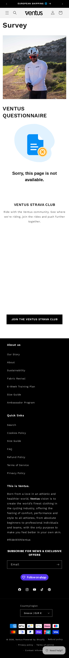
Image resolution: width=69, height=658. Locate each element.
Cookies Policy (16, 432)
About (11, 362)
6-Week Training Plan (21, 386)
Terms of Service (18, 465)
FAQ (9, 449)
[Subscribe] (58, 564)
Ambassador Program (21, 402)
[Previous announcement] (6, 4)
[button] (7, 13)
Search (11, 424)
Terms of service (45, 645)
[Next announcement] (62, 4)
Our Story (13, 354)
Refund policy (55, 639)
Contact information (36, 650)
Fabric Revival (16, 378)
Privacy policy (25, 645)
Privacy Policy (16, 473)
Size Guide (14, 394)
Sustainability (16, 370)
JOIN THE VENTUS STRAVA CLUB (35, 319)
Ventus (19, 639)
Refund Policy (16, 457)
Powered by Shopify (34, 639)
